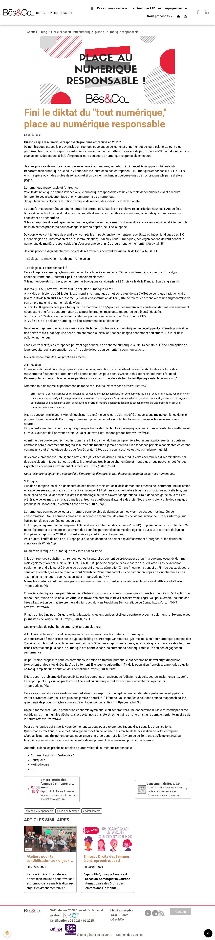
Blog (44, 32)
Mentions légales (121, 910)
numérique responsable (39, 811)
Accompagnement (171, 8)
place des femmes (68, 811)
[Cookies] (7, 933)
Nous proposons (158, 16)
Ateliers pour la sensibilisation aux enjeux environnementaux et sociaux (48, 858)
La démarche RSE (143, 8)
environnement (91, 811)
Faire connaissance (111, 8)
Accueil (32, 32)
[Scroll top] (208, 933)
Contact (180, 911)
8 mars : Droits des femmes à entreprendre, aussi (107, 858)
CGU (114, 915)
